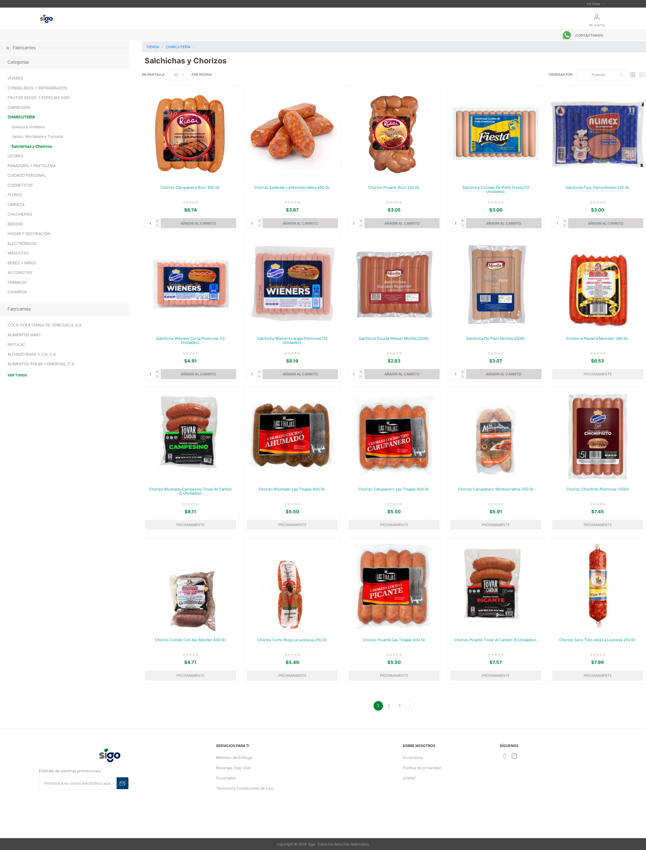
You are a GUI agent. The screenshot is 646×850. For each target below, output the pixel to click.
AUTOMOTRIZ (20, 272)
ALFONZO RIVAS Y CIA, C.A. (32, 354)
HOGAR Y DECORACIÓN (29, 233)
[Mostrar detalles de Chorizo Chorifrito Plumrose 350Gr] (598, 435)
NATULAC (16, 344)
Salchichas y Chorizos (31, 146)
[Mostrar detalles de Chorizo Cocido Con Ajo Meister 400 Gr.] (190, 586)
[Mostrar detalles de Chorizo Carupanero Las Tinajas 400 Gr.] (394, 435)
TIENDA (152, 47)
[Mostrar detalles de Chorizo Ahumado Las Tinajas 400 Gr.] (292, 435)
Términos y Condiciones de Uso (244, 788)
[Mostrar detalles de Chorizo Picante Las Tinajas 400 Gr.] (394, 586)
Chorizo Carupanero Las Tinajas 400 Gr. (394, 489)
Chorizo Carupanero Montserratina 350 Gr (496, 489)
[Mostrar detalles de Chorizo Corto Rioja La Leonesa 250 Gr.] (292, 586)
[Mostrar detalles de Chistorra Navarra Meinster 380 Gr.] (598, 284)
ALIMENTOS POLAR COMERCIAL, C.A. (41, 364)
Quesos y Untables (28, 126)
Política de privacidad (422, 767)
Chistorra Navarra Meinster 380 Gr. (597, 339)
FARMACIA (17, 282)
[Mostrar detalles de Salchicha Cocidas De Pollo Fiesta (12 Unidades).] (496, 134)
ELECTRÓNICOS (22, 243)
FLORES (15, 194)
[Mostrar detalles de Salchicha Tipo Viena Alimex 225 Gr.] (598, 134)
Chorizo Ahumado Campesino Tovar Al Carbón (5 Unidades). (190, 491)
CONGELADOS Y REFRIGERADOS (37, 88)
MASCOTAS (18, 253)
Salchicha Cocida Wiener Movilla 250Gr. (394, 339)
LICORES (15, 155)
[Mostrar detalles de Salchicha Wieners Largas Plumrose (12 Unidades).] (292, 284)
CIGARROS (17, 292)
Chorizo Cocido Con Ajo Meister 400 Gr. (190, 640)
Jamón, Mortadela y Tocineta (37, 136)
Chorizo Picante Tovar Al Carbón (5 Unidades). (495, 640)
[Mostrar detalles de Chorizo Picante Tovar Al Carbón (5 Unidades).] (496, 586)
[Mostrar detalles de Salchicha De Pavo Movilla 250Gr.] (496, 284)
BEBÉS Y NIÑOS (22, 263)
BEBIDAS (15, 224)
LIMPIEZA (16, 204)
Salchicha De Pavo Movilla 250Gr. (496, 339)
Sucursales (226, 778)
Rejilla (632, 74)
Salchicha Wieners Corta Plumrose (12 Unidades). (190, 341)
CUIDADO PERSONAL (27, 175)
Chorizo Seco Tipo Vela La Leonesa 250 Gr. (597, 640)
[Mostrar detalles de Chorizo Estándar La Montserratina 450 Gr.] (292, 134)
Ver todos (17, 375)
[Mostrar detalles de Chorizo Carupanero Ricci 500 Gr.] (190, 134)
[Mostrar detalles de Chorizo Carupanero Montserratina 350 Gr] (496, 435)
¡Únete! (409, 778)
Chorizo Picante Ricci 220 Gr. (394, 188)
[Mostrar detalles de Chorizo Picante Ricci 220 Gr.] (394, 134)
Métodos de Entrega (234, 757)
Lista (642, 74)
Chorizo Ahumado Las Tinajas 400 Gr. (292, 489)
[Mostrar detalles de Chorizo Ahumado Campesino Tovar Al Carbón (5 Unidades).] (190, 435)
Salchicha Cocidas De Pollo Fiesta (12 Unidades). (495, 190)
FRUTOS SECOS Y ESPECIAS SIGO (39, 97)
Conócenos (413, 757)
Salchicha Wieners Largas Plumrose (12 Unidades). (292, 341)
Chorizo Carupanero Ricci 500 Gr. (190, 188)
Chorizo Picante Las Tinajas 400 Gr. (394, 640)
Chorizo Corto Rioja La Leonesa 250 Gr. (292, 640)
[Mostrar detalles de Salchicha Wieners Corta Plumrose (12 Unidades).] (190, 284)
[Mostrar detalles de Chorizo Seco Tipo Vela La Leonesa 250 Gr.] (598, 586)
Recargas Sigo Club (233, 767)
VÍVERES (15, 78)
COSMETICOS (20, 185)
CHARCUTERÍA (21, 117)
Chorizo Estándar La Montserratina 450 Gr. (292, 188)
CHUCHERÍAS (20, 214)
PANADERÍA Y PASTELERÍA (32, 165)
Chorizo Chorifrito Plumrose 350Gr (597, 489)
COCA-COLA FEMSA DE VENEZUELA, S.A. (45, 325)
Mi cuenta (597, 25)
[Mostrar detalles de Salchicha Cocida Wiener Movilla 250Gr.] (394, 284)
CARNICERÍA (19, 107)
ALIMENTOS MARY (24, 334)
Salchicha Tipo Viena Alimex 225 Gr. (598, 188)
